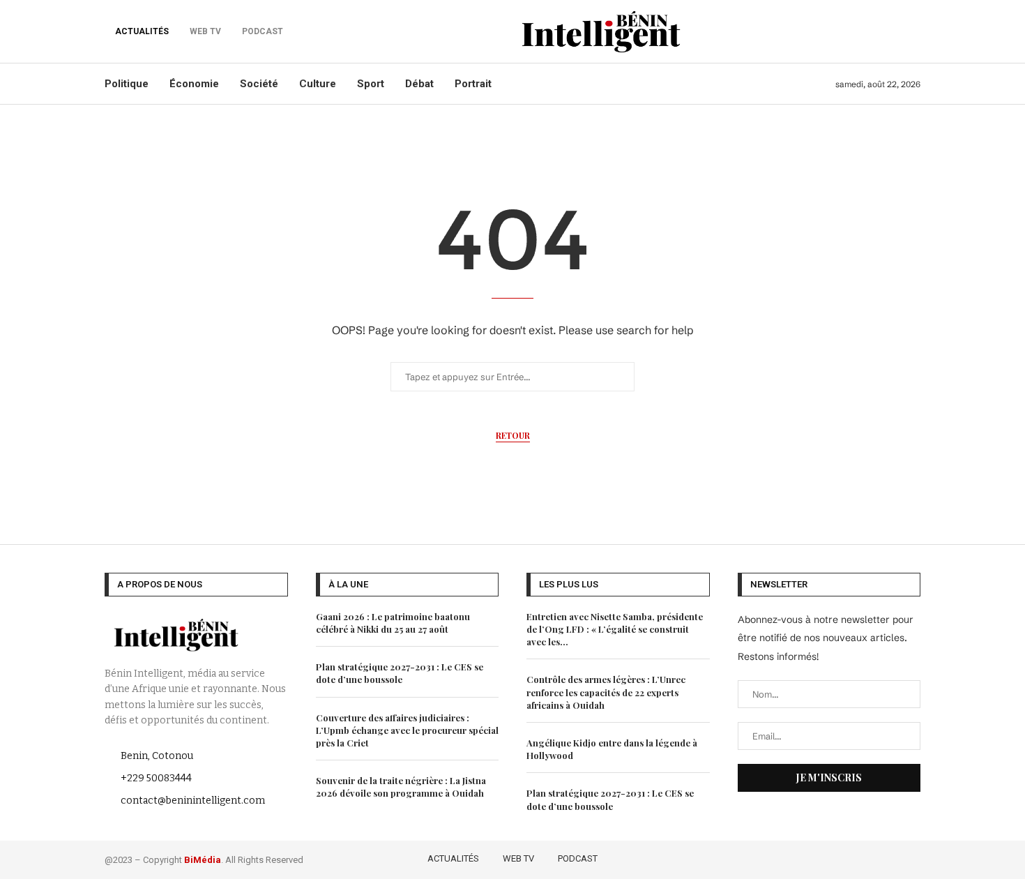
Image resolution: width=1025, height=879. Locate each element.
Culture (317, 83)
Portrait (473, 83)
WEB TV (518, 858)
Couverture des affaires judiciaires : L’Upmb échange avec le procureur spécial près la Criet (407, 730)
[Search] (913, 31)
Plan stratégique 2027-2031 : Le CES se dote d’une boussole (399, 673)
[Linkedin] (893, 857)
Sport (370, 83)
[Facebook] (832, 857)
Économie (194, 83)
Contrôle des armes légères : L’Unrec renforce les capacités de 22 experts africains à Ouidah (605, 691)
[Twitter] (852, 857)
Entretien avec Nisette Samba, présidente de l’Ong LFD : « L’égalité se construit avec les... (614, 628)
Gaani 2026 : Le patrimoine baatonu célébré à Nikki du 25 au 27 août (393, 622)
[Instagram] (873, 857)
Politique (127, 83)
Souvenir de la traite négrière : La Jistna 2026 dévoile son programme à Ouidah (401, 786)
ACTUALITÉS (142, 31)
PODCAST (578, 858)
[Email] (911, 857)
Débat (419, 83)
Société (259, 83)
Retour (513, 435)
